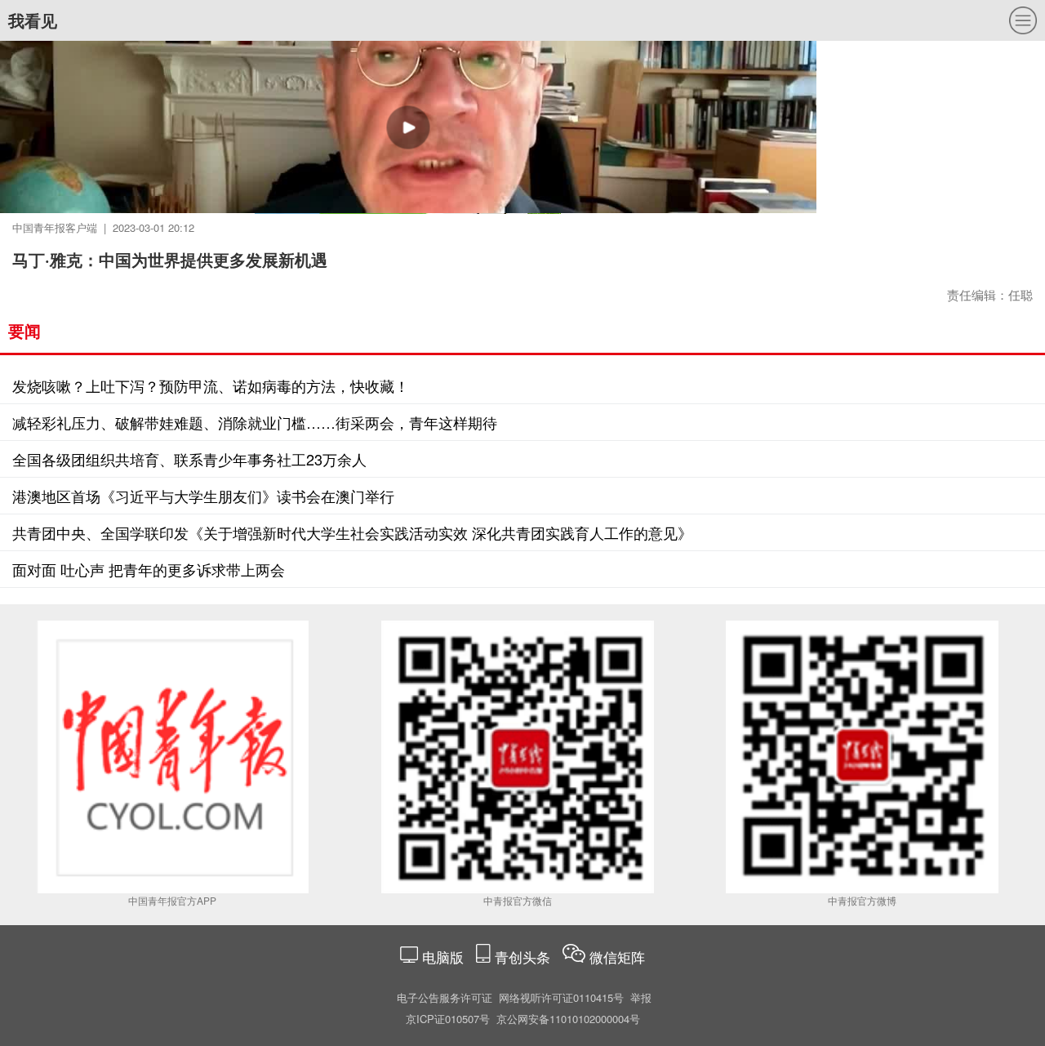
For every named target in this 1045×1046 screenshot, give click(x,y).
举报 (640, 997)
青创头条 (524, 956)
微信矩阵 (617, 956)
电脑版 (443, 956)
